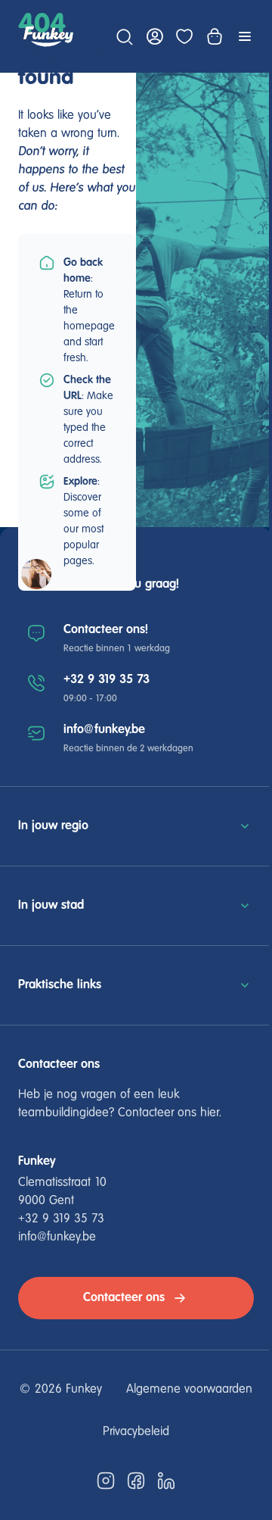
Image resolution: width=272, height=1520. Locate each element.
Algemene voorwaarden (189, 1390)
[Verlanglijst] (184, 36)
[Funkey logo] (48, 36)
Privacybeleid (136, 1432)
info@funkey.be (104, 729)
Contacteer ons (124, 1297)
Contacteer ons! (105, 629)
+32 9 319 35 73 (106, 679)
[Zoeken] (124, 36)
